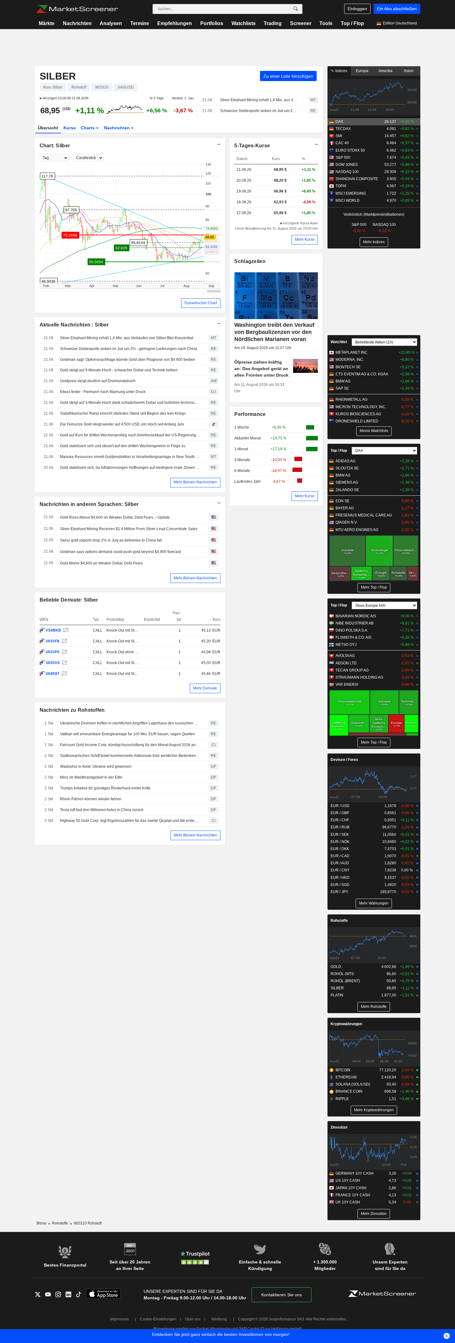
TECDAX (343, 129)
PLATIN (337, 995)
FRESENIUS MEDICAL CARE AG (364, 515)
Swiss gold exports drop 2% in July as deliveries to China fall (111, 540)
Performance (250, 414)
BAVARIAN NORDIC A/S (356, 616)
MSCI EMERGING (351, 193)
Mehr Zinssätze (374, 1213)
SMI (339, 136)
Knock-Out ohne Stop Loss (128, 652)
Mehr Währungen (373, 903)
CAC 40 (342, 143)
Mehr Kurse (304, 239)
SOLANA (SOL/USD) (353, 1084)
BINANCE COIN (349, 1091)
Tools (325, 23)
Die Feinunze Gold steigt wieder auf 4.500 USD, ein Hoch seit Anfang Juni (122, 424)
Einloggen (357, 8)
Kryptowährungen (346, 1024)
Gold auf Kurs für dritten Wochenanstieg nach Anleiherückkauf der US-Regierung (128, 435)
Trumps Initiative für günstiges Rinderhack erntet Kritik (105, 788)
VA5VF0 (52, 652)
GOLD (336, 967)
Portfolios (211, 23)
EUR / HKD (340, 877)
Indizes (340, 71)
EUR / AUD (340, 863)
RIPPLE (342, 1099)
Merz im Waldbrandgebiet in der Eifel (91, 777)
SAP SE (342, 388)
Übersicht (48, 127)
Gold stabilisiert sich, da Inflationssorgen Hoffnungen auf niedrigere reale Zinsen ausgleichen (130, 467)
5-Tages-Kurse (252, 145)
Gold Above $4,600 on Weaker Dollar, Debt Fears (101, 563)
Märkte (46, 23)
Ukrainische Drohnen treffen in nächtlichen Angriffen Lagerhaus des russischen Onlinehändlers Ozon (130, 723)
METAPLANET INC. (352, 352)
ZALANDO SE (347, 490)
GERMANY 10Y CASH (355, 1173)
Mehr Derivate (205, 688)
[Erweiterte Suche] (295, 9)
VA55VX (53, 663)
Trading (273, 23)
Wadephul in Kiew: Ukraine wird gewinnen (96, 766)
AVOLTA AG (345, 656)
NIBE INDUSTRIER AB (355, 623)
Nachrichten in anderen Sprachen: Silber (89, 504)
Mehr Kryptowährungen (374, 1110)
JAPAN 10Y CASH (351, 1188)
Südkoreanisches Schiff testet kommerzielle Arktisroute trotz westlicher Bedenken (128, 756)
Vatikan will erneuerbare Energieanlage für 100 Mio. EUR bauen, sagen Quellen (127, 734)
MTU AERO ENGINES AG (357, 530)
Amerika (385, 71)
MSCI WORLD (348, 200)
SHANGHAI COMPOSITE (357, 179)
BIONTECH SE (348, 367)
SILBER (58, 76)
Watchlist (339, 342)
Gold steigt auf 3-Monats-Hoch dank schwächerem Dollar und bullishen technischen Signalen (130, 402)
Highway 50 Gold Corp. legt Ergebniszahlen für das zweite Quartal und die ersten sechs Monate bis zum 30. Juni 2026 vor (130, 820)
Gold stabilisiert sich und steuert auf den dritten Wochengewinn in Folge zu (122, 446)
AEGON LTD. (347, 663)
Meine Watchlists (374, 431)
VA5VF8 (52, 641)
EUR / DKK (340, 849)
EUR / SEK (340, 834)
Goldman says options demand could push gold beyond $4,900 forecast (120, 552)
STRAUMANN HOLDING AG (359, 677)
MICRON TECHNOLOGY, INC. (361, 407)
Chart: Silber (55, 145)
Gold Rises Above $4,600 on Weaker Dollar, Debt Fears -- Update (115, 517)
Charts (88, 127)
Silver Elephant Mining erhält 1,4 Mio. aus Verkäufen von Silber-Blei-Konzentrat (258, 100)
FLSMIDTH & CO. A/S (353, 637)
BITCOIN (343, 1070)
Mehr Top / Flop (374, 587)
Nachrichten (77, 23)
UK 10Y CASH (348, 1202)
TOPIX (341, 186)
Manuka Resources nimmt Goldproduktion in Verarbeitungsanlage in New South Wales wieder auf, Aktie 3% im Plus (130, 457)
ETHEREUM (346, 1077)
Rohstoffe (339, 920)
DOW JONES (347, 164)
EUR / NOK (340, 842)
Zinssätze (339, 1127)
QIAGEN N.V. (347, 522)
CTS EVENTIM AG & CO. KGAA (362, 374)
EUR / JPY (339, 892)
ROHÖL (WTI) (342, 974)
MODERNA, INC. (350, 359)
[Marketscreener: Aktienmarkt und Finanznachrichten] (77, 9)
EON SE (342, 501)
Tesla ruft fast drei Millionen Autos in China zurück (101, 810)
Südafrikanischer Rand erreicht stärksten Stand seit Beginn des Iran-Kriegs (123, 413)
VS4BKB (53, 630)
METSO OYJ (346, 644)
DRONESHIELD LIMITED (357, 421)
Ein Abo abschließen (397, 8)
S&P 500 (343, 157)
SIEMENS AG (347, 482)
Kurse (69, 127)
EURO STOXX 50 (350, 150)
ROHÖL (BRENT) (345, 981)
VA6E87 (52, 674)
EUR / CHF (340, 820)
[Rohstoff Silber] (65, 630)
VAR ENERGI (347, 684)
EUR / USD (340, 806)
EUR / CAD (340, 856)
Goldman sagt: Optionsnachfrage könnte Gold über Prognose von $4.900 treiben (127, 359)
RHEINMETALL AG (351, 399)
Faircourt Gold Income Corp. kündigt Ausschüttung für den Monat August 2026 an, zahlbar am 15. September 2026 (130, 745)
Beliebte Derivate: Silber (69, 599)
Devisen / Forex (344, 760)
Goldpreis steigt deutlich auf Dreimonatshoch (98, 381)
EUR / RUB (340, 827)
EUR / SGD (340, 885)
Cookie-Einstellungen (158, 1319)
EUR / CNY (340, 870)
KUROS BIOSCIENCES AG (358, 414)
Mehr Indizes (374, 242)
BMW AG (343, 381)
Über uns (193, 1319)
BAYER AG (345, 508)
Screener (300, 23)
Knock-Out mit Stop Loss (127, 630)
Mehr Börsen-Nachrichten (195, 482)
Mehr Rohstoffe (374, 1006)
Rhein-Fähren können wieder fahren (90, 799)
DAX (339, 121)
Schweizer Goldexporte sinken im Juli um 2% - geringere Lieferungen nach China (258, 111)
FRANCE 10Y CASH (353, 1195)
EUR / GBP (340, 813)
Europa (362, 71)
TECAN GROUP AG (352, 670)
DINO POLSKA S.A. (352, 630)
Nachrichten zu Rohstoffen (72, 710)
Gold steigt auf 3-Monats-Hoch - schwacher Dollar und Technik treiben (119, 370)
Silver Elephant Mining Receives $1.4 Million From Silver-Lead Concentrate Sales (128, 529)
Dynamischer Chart (200, 303)
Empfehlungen (174, 23)
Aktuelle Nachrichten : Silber (74, 324)
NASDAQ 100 (347, 172)
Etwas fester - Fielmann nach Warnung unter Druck (102, 392)
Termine (139, 23)
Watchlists (244, 23)
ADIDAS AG (345, 461)
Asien (409, 71)
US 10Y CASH (348, 1180)
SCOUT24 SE (347, 468)
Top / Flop (352, 23)
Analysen (111, 23)
